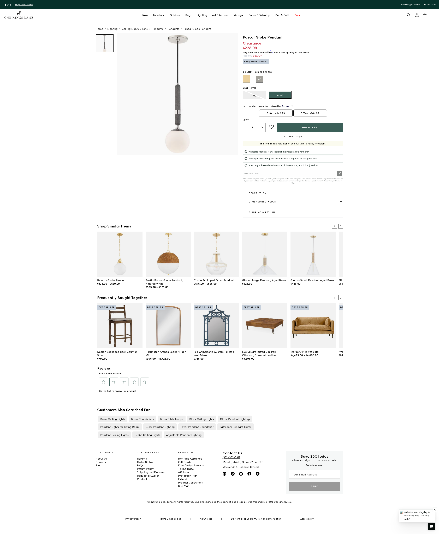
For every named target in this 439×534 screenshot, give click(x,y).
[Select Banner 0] (5, 5)
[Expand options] (341, 193)
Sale (297, 15)
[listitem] (112, 419)
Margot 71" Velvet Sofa (304, 351)
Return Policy (307, 143)
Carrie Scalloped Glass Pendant (214, 280)
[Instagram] (225, 474)
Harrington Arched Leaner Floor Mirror (166, 353)
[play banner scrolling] (10, 5)
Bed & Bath (282, 15)
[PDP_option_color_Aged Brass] (246, 79)
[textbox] (254, 127)
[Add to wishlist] (271, 127)
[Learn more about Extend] (292, 106)
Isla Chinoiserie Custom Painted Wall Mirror (214, 353)
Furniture (158, 15)
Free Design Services (410, 5)
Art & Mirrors (220, 15)
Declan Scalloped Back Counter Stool (117, 353)
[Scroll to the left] (334, 226)
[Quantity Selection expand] (263, 127)
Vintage (238, 15)
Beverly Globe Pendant (111, 280)
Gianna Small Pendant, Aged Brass (312, 280)
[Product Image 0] (105, 43)
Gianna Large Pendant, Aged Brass (264, 280)
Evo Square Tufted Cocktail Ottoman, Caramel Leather (259, 353)
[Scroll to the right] (340, 226)
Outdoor (175, 15)
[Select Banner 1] (8, 5)
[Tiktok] (233, 474)
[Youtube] (241, 474)
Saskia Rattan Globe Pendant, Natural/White (164, 281)
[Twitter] (258, 474)
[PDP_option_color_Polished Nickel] (259, 79)
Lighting (202, 15)
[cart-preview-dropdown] (424, 15)
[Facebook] (250, 474)
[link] (293, 193)
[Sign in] (417, 15)
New (145, 15)
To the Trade (430, 5)
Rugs (188, 15)
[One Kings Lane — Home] (18, 15)
